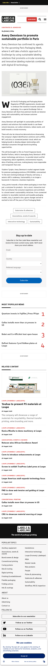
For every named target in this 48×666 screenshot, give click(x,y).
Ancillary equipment (9, 548)
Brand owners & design (10, 557)
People (27, 570)
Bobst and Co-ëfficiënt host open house (20, 334)
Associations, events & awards (24, 216)
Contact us (6, 606)
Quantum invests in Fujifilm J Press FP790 (20, 313)
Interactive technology (16, 221)
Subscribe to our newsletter (24, 616)
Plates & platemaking (33, 574)
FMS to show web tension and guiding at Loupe (23, 490)
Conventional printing (11, 499)
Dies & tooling (7, 569)
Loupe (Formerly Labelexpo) (13, 401)
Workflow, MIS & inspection (35, 586)
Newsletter (14, 2)
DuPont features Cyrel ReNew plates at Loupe (19, 344)
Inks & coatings (7, 588)
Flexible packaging (8, 580)
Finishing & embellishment (11, 576)
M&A (27, 559)
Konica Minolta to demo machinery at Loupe (22, 430)
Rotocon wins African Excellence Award (20, 442)
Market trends (30, 563)
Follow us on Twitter (24, 622)
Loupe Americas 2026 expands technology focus (23, 478)
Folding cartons (7, 584)
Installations (29, 548)
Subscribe (6, 2)
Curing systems (7, 565)
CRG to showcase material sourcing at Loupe (22, 514)
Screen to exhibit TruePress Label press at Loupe (24, 466)
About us (5, 598)
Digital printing (7, 572)
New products (30, 567)
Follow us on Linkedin (24, 635)
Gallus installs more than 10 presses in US (19, 323)
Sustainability (35, 221)
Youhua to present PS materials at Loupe (21, 405)
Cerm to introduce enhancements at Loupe (21, 454)
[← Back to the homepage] (8, 22)
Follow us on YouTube (24, 629)
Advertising (6, 602)
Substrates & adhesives (11, 27)
